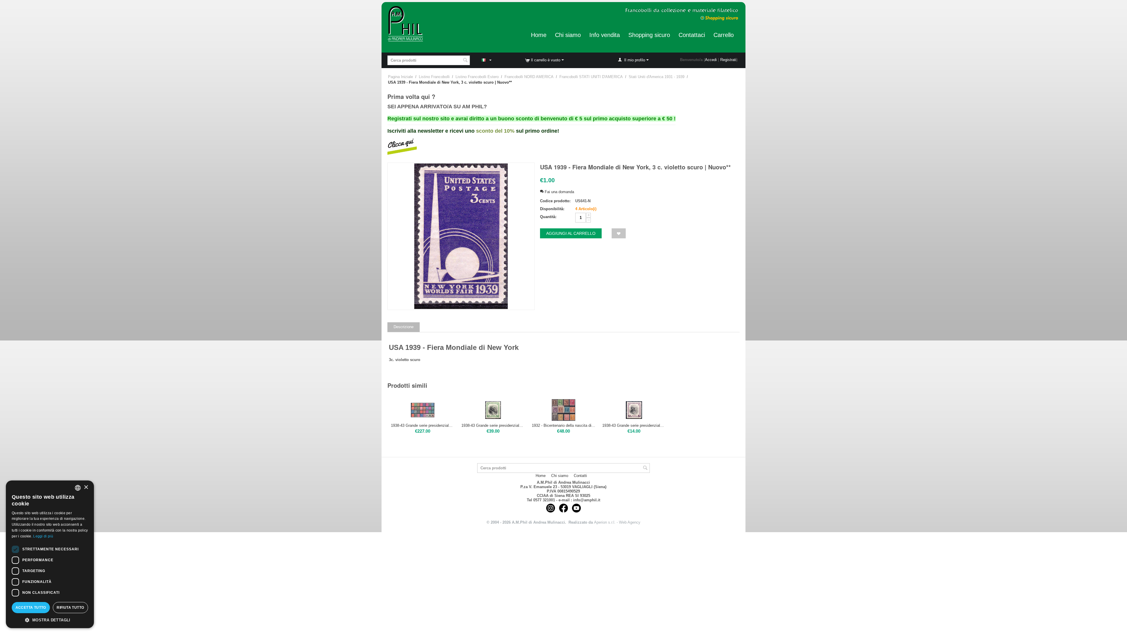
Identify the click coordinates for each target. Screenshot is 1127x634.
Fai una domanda (559, 192)
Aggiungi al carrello (570, 233)
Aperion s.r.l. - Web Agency (617, 522)
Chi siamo (568, 35)
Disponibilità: (552, 209)
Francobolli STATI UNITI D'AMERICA (591, 77)
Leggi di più (43, 536)
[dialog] (50, 554)
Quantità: (548, 217)
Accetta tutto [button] (31, 608)
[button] (50, 619)
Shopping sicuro (649, 35)
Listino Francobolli (434, 77)
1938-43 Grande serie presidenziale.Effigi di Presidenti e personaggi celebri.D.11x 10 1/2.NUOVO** (422, 425)
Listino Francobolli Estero (477, 77)
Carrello (723, 35)
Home (538, 35)
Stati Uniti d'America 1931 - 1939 (656, 77)
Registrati (728, 60)
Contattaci (692, 35)
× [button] (86, 487)
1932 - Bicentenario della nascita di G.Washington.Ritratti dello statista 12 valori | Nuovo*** (563, 425)
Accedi (711, 60)
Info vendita (604, 35)
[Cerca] (465, 61)
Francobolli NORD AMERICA (529, 77)
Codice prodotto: (555, 201)
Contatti (580, 475)
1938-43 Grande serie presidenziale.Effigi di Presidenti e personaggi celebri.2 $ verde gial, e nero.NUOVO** (493, 425)
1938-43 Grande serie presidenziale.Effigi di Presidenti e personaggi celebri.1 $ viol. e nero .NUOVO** (634, 425)
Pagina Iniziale (400, 77)
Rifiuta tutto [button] (70, 608)
